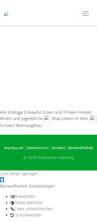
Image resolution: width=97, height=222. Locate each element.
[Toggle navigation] (85, 13)
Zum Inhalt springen (19, 173)
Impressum (14, 148)
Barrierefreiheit (80, 148)
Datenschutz (38, 148)
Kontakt (58, 148)
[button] (2, 179)
